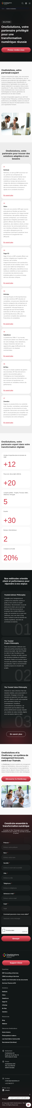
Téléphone (7, 883)
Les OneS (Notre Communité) (11, 1039)
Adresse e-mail (8, 893)
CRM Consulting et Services (10, 976)
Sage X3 (4, 1001)
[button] (22, 3)
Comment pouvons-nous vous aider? (16, 914)
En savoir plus (8, 195)
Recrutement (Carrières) (9, 1042)
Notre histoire (6, 1032)
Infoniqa (4, 1005)
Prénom (6, 843)
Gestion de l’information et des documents (15, 979)
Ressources (5, 1016)
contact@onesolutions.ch (12, 1080)
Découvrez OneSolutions (9, 1028)
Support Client (16, 963)
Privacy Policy (6, 1099)
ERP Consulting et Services (10, 973)
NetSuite (4, 991)
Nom (5, 853)
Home (3, 8)
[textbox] (6, 908)
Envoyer (16, 939)
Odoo (3, 995)
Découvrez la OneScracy (16, 779)
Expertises (5, 969)
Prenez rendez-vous (16, 50)
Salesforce (5, 998)
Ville (4, 873)
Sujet (5, 904)
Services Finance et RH (9, 983)
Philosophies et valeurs (9, 1035)
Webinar (4, 1023)
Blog (3, 1020)
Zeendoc (4, 1011)
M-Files (4, 1008)
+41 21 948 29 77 (9, 1083)
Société (5, 863)
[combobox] (16, 908)
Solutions (5, 988)
